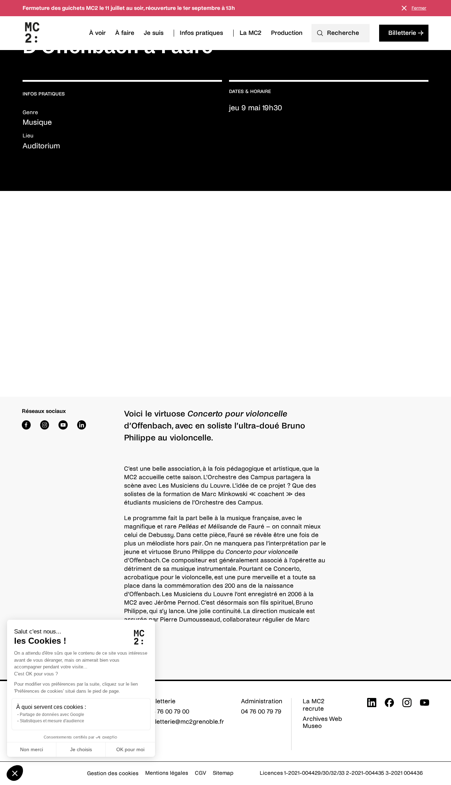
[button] (14, 773)
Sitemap (223, 773)
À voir (97, 33)
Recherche (343, 33)
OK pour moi (130, 749)
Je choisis (81, 749)
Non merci (31, 749)
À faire (124, 33)
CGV (200, 773)
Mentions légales (166, 773)
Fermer (419, 8)
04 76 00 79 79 (261, 711)
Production (286, 33)
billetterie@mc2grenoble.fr (186, 721)
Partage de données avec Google (52, 714)
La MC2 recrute (314, 705)
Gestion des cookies (112, 773)
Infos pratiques (201, 33)
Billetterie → (406, 33)
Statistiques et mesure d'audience (52, 720)
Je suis (153, 33)
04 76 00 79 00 (168, 711)
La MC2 (250, 33)
